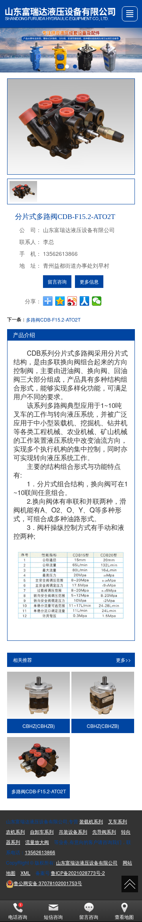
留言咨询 (57, 281)
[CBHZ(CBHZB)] (38, 695)
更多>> (123, 659)
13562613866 (40, 852)
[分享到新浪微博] (72, 301)
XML (25, 872)
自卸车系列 (42, 831)
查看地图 (124, 916)
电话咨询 (17, 916)
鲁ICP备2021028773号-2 (78, 872)
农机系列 (15, 831)
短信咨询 (53, 916)
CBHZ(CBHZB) (38, 725)
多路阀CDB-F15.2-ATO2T (53, 319)
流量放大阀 (37, 841)
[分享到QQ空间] (60, 301)
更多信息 (89, 281)
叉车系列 (117, 821)
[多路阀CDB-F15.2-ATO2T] (38, 760)
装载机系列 (91, 821)
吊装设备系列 (73, 831)
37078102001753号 (48, 883)
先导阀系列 (104, 831)
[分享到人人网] (85, 301)
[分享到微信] (97, 301)
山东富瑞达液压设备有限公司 (87, 862)
